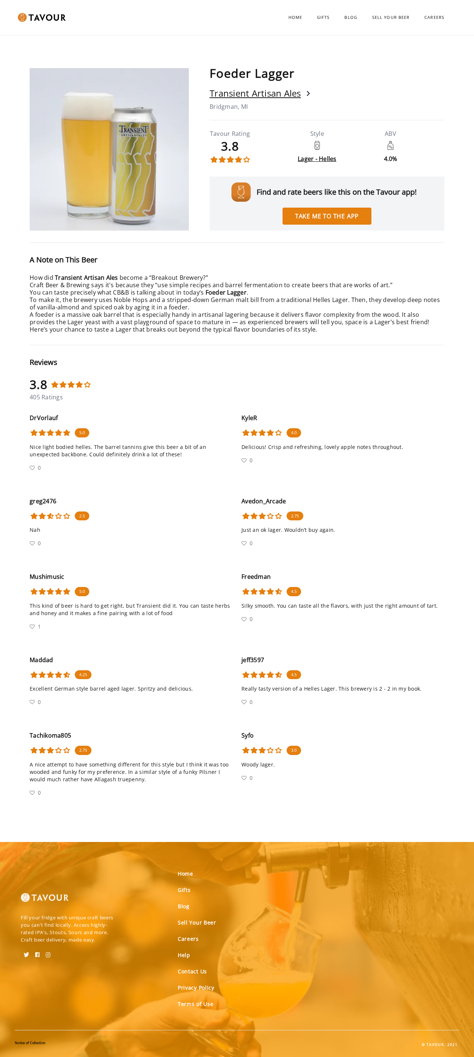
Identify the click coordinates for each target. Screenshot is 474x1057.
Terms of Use (195, 1003)
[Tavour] (45, 900)
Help (184, 955)
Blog (350, 17)
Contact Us (192, 971)
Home (295, 17)
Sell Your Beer (391, 17)
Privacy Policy (196, 987)
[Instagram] (48, 952)
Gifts (323, 17)
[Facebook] (37, 952)
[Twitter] (26, 952)
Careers (434, 17)
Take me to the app (327, 216)
